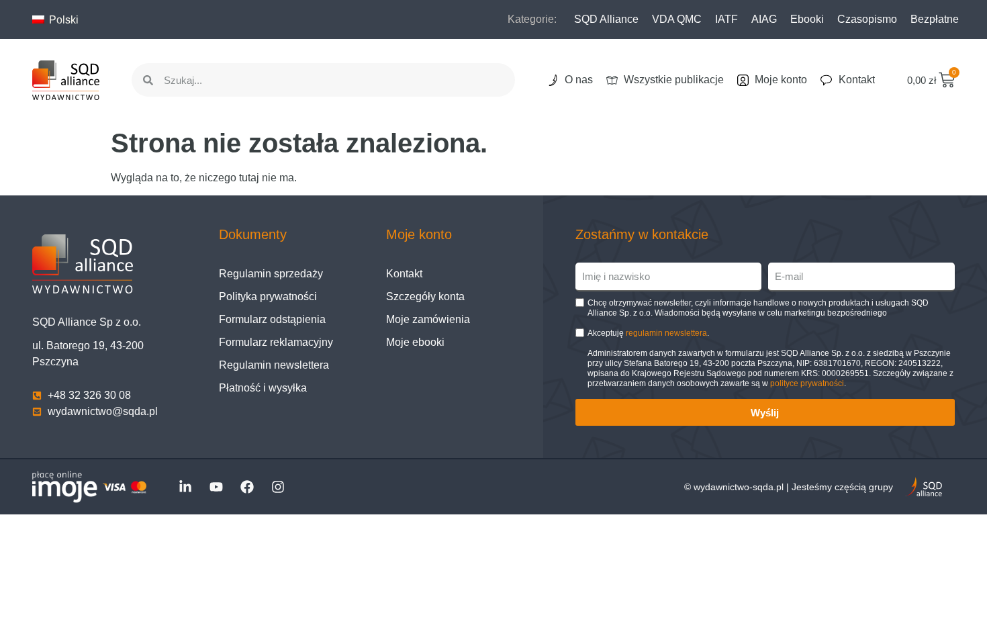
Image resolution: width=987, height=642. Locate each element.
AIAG (764, 19)
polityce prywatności (807, 383)
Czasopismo (867, 19)
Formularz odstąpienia (272, 319)
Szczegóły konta (425, 296)
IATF (726, 19)
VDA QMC (677, 19)
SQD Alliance (606, 19)
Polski (62, 20)
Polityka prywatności (268, 296)
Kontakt (404, 273)
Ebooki (807, 19)
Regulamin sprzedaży (271, 273)
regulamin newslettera (666, 333)
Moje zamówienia (428, 319)
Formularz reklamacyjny (276, 342)
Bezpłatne (934, 19)
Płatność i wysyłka (263, 388)
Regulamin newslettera (274, 365)
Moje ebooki (415, 342)
